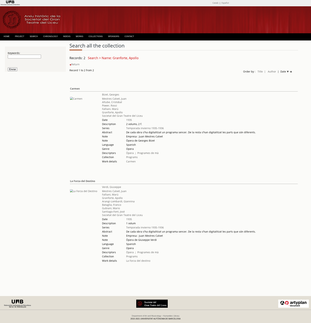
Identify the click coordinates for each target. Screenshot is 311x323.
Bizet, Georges (110, 94)
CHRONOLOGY (50, 36)
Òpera (130, 153)
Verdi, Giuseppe (111, 187)
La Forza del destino (138, 260)
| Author (270, 71)
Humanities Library (171, 316)
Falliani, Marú (110, 109)
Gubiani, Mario (111, 208)
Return (75, 64)
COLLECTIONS (96, 36)
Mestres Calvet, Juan (114, 98)
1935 (129, 120)
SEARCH (34, 36)
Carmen (75, 88)
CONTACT (129, 36)
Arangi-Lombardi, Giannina (118, 201)
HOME (7, 36)
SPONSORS (113, 36)
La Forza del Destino (82, 181)
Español (225, 2)
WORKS (79, 36)
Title (260, 71)
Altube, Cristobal (112, 102)
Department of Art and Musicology (146, 316)
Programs (132, 157)
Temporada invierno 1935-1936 (145, 128)
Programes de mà (148, 153)
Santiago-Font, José (113, 211)
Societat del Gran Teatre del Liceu (122, 115)
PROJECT (19, 36)
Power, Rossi (109, 105)
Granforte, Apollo (112, 112)
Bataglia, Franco (111, 204)
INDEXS (66, 36)
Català (215, 2)
